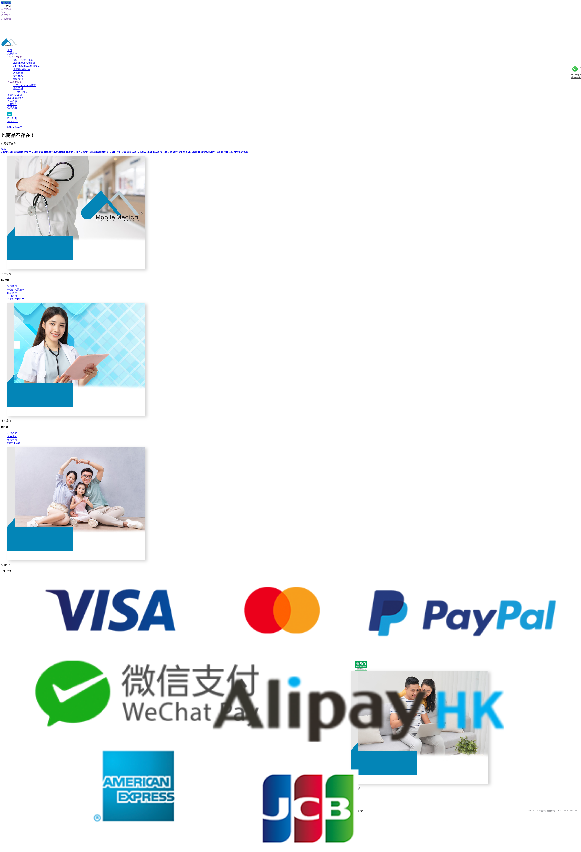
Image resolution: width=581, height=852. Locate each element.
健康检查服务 (14, 82)
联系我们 (12, 107)
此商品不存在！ (15, 127)
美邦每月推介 (73, 152)
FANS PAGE (14, 443)
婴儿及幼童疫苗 (15, 98)
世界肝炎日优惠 (21, 69)
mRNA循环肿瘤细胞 (12, 152)
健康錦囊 (6, 2)
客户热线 (12, 436)
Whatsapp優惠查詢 (576, 76)
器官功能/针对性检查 (24, 85)
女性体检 (18, 76)
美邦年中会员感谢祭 (24, 63)
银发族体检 (153, 152)
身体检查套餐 (14, 56)
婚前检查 (18, 79)
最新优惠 (12, 101)
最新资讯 (12, 104)
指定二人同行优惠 (23, 60)
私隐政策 (12, 286)
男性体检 (18, 72)
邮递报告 (12, 292)
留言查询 (12, 439)
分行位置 (12, 433)
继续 (3, 149)
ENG (15, 121)
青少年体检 (166, 152)
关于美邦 (12, 53)
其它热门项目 (20, 91)
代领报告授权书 (15, 299)
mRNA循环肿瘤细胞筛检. (26, 66)
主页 (9, 50)
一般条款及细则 (15, 289)
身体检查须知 (14, 95)
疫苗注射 (18, 88)
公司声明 (12, 296)
